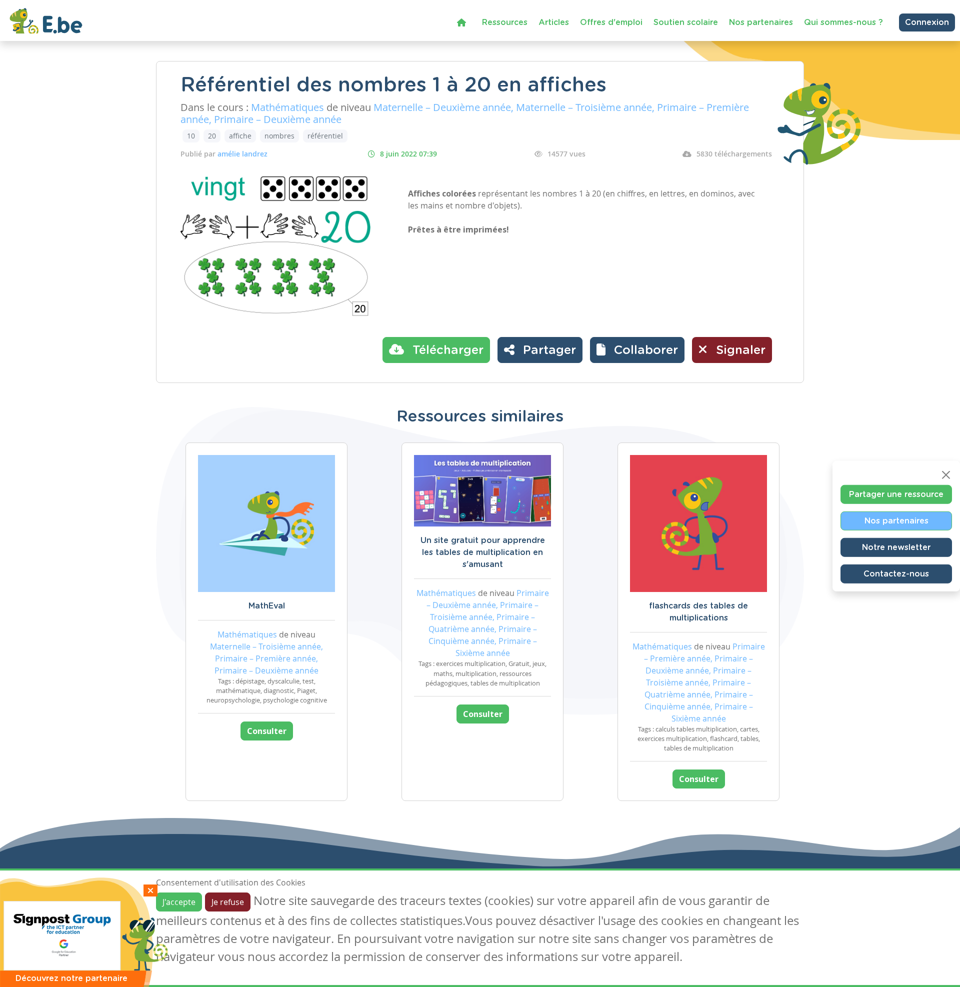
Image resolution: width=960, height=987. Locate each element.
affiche (240, 135)
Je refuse (228, 902)
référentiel (325, 135)
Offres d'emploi (611, 22)
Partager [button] (548, 350)
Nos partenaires (761, 22)
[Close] (946, 475)
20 (212, 135)
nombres (279, 135)
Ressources (505, 22)
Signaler (739, 350)
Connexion (927, 22)
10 (191, 135)
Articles (553, 22)
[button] (637, 350)
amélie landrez (243, 153)
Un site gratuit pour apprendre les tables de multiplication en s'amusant (482, 552)
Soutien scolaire (686, 22)
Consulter (266, 731)
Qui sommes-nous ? (843, 22)
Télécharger (446, 350)
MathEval (266, 606)
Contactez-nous (896, 574)
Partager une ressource (896, 494)
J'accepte (179, 902)
